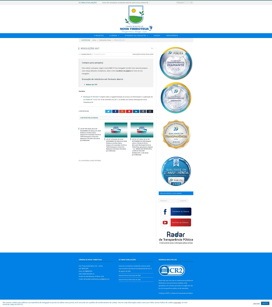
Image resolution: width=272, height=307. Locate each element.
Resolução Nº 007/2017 (91, 97)
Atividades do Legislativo (135, 35)
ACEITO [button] (265, 303)
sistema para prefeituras (185, 280)
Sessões (157, 35)
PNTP (167, 293)
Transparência (172, 35)
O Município (99, 35)
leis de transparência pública (168, 288)
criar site (171, 280)
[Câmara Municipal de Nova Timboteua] (136, 18)
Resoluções (149, 54)
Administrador (86, 54)
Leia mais (177, 302)
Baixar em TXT (91, 85)
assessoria (173, 283)
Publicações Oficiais (138, 54)
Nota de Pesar (107, 3)
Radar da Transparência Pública (182, 293)
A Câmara (113, 35)
